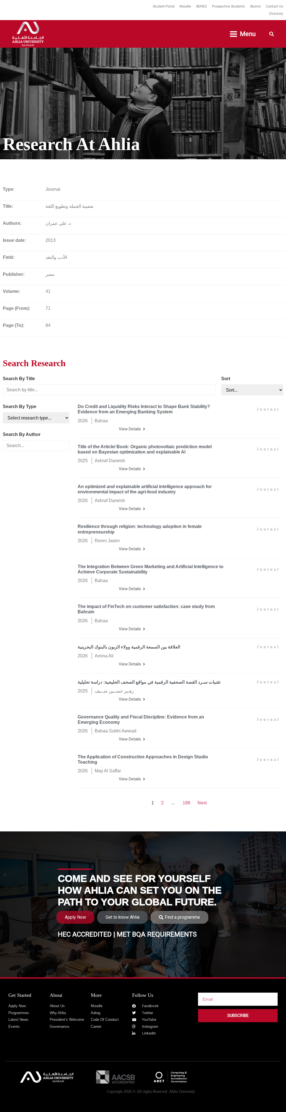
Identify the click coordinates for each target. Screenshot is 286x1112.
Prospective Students (228, 6)
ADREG (201, 6)
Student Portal (164, 6)
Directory (276, 14)
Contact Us (274, 6)
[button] (243, 34)
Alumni (255, 6)
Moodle (185, 6)
